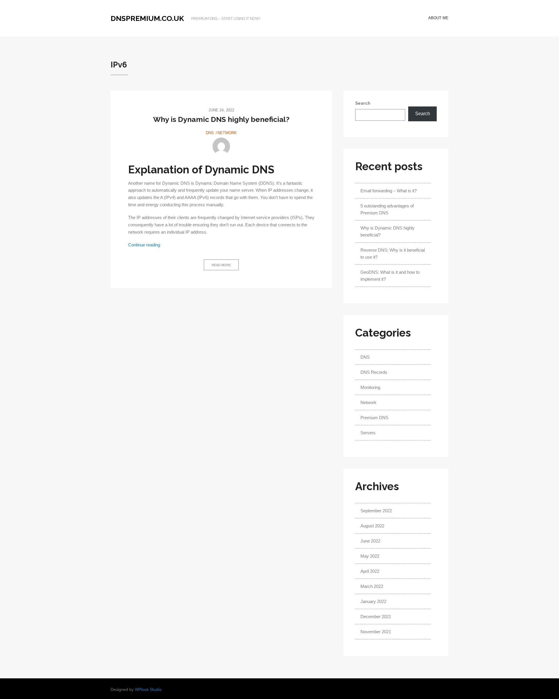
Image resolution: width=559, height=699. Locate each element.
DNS (210, 133)
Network (227, 133)
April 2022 (369, 571)
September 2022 (376, 510)
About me (438, 18)
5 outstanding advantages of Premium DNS (387, 209)
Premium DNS (374, 417)
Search (362, 103)
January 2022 (373, 601)
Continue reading (144, 245)
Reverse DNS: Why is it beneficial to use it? (392, 253)
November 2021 (375, 631)
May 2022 (369, 556)
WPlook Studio (148, 689)
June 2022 (370, 540)
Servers (368, 432)
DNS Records (373, 372)
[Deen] (221, 146)
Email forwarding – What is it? (388, 190)
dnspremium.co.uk (147, 18)
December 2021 (375, 616)
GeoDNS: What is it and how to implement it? (390, 276)
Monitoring (370, 387)
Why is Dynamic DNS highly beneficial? (221, 119)
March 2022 (371, 586)
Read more (221, 265)
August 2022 (372, 525)
